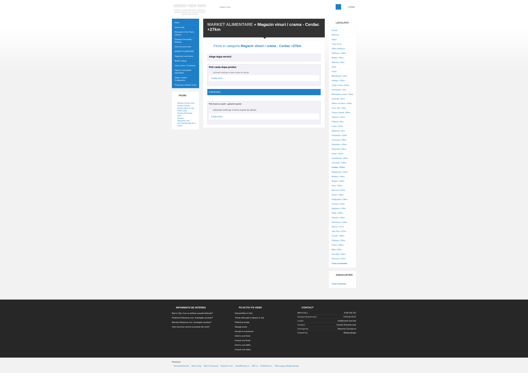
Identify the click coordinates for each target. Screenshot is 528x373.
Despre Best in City (185, 108)
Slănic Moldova (338, 48)
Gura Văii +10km (339, 108)
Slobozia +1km (338, 62)
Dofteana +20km (339, 53)
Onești (334, 30)
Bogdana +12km (339, 208)
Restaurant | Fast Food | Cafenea (184, 33)
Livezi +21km (337, 126)
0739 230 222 (350, 313)
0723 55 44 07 (349, 317)
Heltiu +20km (337, 213)
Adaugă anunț (241, 327)
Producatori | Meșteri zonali (185, 85)
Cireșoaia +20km (339, 140)
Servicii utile (179, 27)
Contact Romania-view (346, 325)
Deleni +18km (338, 195)
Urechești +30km (339, 163)
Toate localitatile (339, 263)
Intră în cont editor (243, 345)
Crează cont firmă (242, 340)
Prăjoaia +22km (338, 240)
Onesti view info (190, 6)
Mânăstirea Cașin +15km (342, 94)
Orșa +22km (337, 185)
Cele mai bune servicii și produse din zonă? (191, 327)
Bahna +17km (338, 227)
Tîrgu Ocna (337, 44)
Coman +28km (338, 236)
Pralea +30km (338, 245)
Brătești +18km (338, 176)
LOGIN (351, 7)
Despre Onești (183, 106)
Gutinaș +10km (338, 204)
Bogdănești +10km (340, 172)
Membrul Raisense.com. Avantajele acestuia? (191, 322)
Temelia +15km (338, 217)
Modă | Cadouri (181, 61)
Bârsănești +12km (339, 76)
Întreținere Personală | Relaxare (183, 40)
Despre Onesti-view (185, 103)
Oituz (334, 67)
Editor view (182, 110)
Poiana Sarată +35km (341, 112)
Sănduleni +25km (339, 144)
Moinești (335, 35)
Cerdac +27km (338, 167)
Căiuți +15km (337, 154)
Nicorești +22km (339, 258)
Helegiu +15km (338, 80)
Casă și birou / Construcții (185, 66)
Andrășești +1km (339, 90)
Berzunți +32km (338, 190)
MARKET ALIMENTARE (230, 24)
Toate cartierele (339, 284)
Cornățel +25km (339, 254)
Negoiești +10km (339, 149)
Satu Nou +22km (339, 231)
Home (177, 23)
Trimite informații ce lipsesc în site (249, 318)
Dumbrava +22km (339, 222)
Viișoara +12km (338, 117)
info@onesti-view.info (347, 321)
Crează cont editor (243, 349)
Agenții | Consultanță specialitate (183, 71)
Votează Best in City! (244, 313)
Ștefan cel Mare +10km (342, 103)
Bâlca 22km (337, 249)
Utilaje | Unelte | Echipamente (181, 79)
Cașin (334, 71)
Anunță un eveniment (244, 331)
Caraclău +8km (338, 99)
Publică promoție (242, 322)
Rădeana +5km (338, 131)
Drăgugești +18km (340, 199)
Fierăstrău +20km (339, 135)
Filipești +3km (338, 121)
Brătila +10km (338, 58)
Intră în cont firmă (242, 336)
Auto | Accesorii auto (183, 47)
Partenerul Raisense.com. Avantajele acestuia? (192, 318)
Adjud (334, 39)
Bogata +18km (338, 181)
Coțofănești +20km (340, 158)
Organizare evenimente (184, 56)
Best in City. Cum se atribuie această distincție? (192, 313)
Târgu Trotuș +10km (340, 85)
